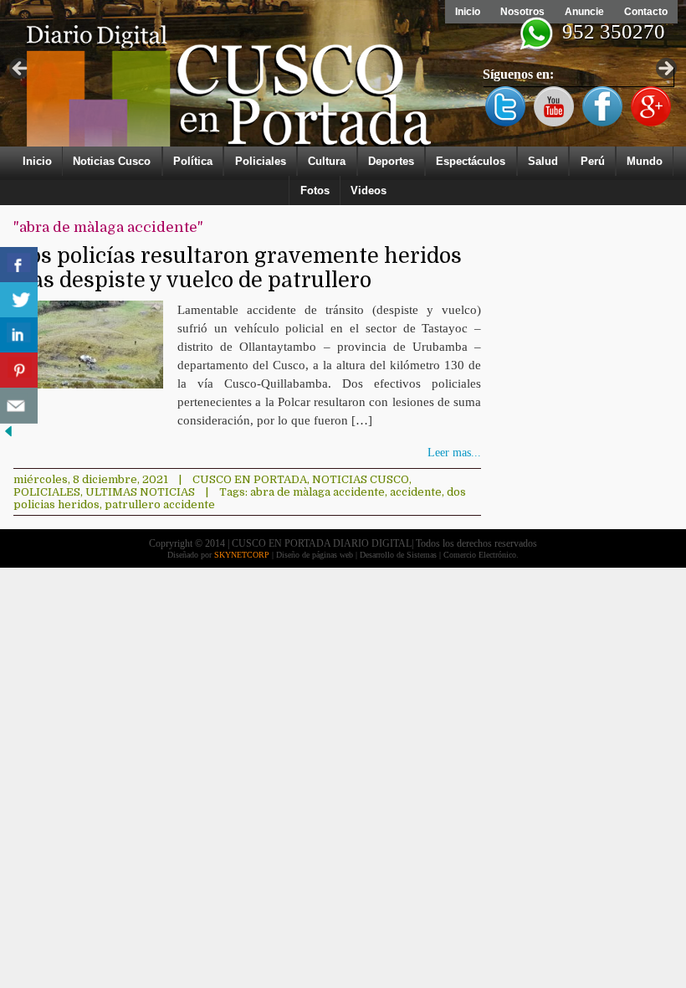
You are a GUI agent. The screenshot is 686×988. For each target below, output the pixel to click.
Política (192, 161)
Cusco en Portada (249, 479)
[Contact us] (19, 406)
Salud (543, 161)
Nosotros (522, 12)
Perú (593, 161)
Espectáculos (470, 161)
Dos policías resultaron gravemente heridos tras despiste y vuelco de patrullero (237, 268)
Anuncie (584, 12)
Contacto (646, 12)
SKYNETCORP (241, 554)
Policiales (260, 161)
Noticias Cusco (112, 161)
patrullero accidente (160, 504)
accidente (416, 492)
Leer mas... (454, 452)
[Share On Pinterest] (19, 370)
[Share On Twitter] (19, 300)
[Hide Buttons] (8, 436)
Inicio (467, 12)
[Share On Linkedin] (19, 335)
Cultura (327, 161)
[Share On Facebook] (19, 265)
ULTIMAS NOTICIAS (140, 492)
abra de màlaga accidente (317, 492)
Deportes (391, 161)
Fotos (315, 190)
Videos (369, 190)
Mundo (645, 161)
